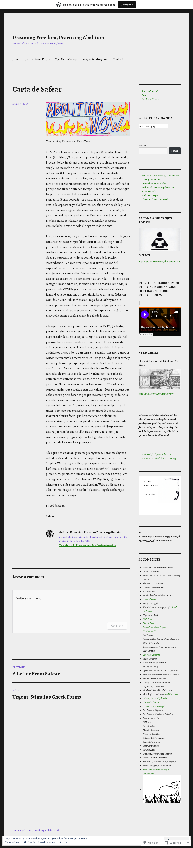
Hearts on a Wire (150, 631)
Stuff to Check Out (151, 91)
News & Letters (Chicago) (154, 706)
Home (16, 59)
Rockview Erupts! (150, 195)
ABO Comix (148, 619)
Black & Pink (148, 623)
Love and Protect (150, 599)
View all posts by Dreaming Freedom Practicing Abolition (87, 544)
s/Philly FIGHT (161, 694)
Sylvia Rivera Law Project (154, 627)
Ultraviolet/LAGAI (151, 702)
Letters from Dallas (37, 59)
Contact (118, 59)
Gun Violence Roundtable (154, 183)
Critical (173, 607)
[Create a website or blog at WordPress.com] (58, 830)
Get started (127, 4)
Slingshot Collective (151, 654)
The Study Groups (66, 59)
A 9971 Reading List (95, 59)
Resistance (147, 611)
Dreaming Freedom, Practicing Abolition (58, 37)
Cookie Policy (61, 841)
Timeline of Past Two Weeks (156, 199)
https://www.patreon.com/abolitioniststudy (159, 261)
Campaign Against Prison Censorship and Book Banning (159, 456)
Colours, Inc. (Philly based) (155, 698)
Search (142, 145)
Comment (117, 625)
